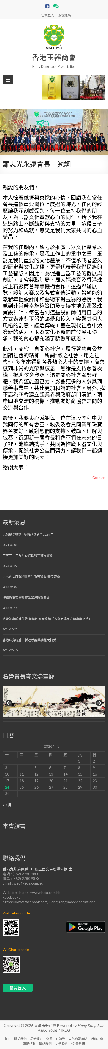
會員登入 (47, 15)
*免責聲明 (78, 1044)
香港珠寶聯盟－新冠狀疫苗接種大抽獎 (29, 640)
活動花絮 (97, 1039)
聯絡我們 (45, 1044)
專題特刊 (29, 1044)
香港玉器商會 (54, 57)
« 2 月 (7, 805)
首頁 (7, 1039)
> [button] (99, 703)
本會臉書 (14, 825)
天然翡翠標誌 (77, 1039)
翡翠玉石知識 (55, 1039)
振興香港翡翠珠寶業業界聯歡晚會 (26, 598)
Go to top (98, 478)
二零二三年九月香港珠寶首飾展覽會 (28, 556)
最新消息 (14, 522)
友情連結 (64, 15)
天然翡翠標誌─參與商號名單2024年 (28, 534)
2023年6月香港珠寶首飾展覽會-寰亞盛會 (31, 577)
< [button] (9, 703)
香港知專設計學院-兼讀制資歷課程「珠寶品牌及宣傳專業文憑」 (47, 619)
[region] (54, 704)
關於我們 (20, 1039)
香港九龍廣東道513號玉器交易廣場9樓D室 (37, 869)
